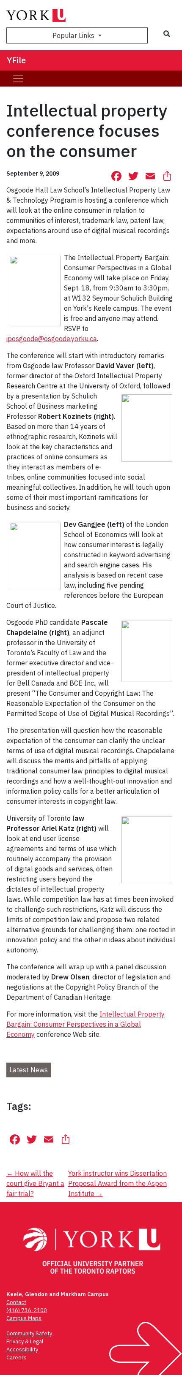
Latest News (28, 1070)
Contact (16, 1302)
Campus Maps (23, 1318)
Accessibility (22, 1349)
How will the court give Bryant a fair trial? (35, 1183)
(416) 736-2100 (26, 1310)
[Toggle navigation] (18, 79)
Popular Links (74, 35)
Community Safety (29, 1333)
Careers (16, 1357)
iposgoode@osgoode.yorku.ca (51, 338)
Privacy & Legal (24, 1341)
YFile (16, 60)
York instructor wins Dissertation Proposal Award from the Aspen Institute (117, 1183)
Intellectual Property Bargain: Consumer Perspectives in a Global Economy (85, 1024)
